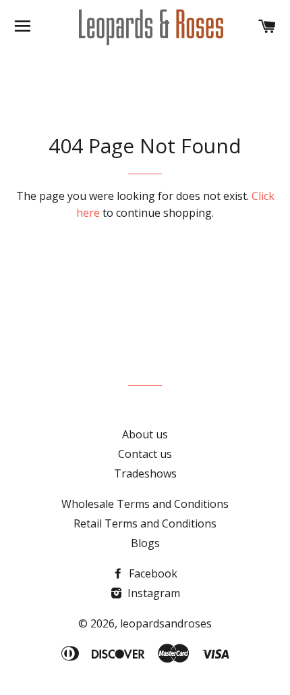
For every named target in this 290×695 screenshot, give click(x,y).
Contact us (145, 453)
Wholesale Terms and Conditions (145, 503)
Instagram (152, 593)
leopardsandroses (166, 623)
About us (145, 434)
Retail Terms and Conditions (145, 523)
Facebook (151, 573)
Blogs (145, 543)
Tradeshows (145, 473)
